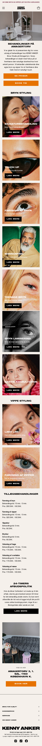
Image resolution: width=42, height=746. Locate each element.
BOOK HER (21, 684)
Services (6, 715)
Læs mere (13, 132)
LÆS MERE (21, 611)
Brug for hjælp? (9, 706)
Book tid (21, 83)
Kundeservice (8, 711)
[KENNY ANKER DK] (21, 8)
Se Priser (21, 76)
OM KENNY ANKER (9, 720)
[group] (21, 2)
